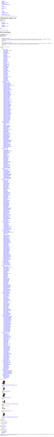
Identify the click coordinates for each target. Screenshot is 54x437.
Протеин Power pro (6, 210)
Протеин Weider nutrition (6, 220)
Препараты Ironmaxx (6, 247)
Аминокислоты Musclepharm (7, 105)
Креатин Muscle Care (6, 279)
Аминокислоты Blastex (6, 92)
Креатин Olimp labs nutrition (7, 285)
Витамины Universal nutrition (7, 146)
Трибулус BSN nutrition (6, 299)
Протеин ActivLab (5, 187)
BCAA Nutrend (5, 70)
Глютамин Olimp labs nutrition (7, 173)
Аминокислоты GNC (6, 100)
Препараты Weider (5, 261)
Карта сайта (3, 424)
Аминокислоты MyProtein (6, 106)
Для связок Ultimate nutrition (7, 228)
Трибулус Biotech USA (6, 298)
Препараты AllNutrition (6, 235)
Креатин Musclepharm (6, 280)
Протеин (3, 179)
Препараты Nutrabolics (6, 252)
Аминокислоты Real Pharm (7, 114)
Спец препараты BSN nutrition (7, 319)
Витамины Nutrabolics (6, 139)
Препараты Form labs (6, 245)
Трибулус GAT (5, 302)
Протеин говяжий (5, 180)
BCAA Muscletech (5, 67)
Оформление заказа (4, 3)
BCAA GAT (5, 61)
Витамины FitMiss (5, 131)
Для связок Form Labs (6, 222)
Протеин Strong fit (5, 215)
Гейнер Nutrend (5, 160)
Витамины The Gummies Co (7, 144)
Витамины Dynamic (6, 130)
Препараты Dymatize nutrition (7, 242)
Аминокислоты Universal (6, 118)
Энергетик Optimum (6, 354)
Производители (4, 427)
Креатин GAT (5, 277)
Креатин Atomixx (5, 270)
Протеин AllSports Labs (6, 188)
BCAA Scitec (5, 75)
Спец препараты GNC (6, 322)
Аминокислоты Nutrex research (7, 109)
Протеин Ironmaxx (5, 201)
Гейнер (3, 148)
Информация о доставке (5, 23)
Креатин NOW (5, 282)
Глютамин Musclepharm (6, 172)
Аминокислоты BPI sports (6, 93)
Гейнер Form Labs (5, 154)
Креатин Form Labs (6, 276)
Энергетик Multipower (6, 348)
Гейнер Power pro (5, 163)
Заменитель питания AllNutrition (7, 370)
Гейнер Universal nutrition (6, 167)
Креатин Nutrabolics (6, 283)
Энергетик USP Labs (6, 359)
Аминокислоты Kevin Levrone (7, 102)
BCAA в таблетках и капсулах (7, 50)
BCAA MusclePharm (6, 66)
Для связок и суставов (5, 221)
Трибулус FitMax (5, 301)
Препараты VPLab (5, 260)
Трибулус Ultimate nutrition (7, 313)
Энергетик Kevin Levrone (6, 347)
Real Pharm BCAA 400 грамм (6, 38)
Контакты (3, 22)
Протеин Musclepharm (6, 204)
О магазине (3, 26)
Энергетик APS (5, 334)
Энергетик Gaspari (5, 342)
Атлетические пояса (6, 377)
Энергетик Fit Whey (6, 340)
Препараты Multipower (6, 248)
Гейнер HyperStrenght (6, 155)
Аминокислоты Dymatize (6, 95)
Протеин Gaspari (5, 198)
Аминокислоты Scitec (6, 115)
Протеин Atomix (5, 191)
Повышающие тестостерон (5, 292)
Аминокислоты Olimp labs (7, 110)
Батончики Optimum (6, 366)
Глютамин (3, 168)
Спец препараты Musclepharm (7, 323)
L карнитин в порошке (6, 231)
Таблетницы (5, 378)
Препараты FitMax (5, 244)
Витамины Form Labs (6, 132)
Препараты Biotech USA (6, 239)
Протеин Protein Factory (6, 211)
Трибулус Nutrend (5, 308)
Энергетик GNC (5, 344)
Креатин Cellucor (5, 272)
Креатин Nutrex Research (6, 284)
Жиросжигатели (5, 233)
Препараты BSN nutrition (6, 240)
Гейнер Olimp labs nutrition (7, 161)
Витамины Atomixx (6, 127)
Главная (3, 11)
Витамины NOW (5, 138)
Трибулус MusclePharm (6, 304)
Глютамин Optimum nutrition (7, 174)
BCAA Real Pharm (5, 74)
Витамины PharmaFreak (6, 142)
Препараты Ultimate (6, 258)
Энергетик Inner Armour (6, 346)
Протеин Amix (5, 189)
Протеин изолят (5, 182)
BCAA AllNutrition (5, 52)
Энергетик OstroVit (6, 355)
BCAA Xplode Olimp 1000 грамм (6, 397)
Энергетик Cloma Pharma (6, 338)
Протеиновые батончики (6, 361)
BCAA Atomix (5, 54)
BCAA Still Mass (5, 77)
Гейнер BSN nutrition (6, 152)
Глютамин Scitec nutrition (6, 175)
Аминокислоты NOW (6, 107)
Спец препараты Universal (7, 330)
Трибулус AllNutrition (6, 295)
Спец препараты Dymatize (7, 321)
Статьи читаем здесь (4, 421)
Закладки (3, 432)
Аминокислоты (4, 81)
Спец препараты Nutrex (6, 325)
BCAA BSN (5, 58)
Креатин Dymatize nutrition (7, 273)
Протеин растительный (6, 185)
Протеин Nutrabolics (6, 206)
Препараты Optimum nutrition (7, 255)
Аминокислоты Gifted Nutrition (7, 99)
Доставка (3, 6)
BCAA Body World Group (6, 56)
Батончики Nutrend (6, 365)
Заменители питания (5, 369)
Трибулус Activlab (5, 294)
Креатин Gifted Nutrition (6, 278)
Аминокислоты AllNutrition (7, 88)
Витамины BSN (5, 128)
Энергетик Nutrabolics (6, 351)
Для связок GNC (5, 223)
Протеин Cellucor (5, 194)
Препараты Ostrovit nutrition (7, 256)
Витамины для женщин (6, 122)
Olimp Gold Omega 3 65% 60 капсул (6, 410)
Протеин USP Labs (6, 219)
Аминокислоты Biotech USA (7, 91)
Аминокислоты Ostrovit (6, 111)
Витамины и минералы (5, 121)
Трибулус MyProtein (6, 306)
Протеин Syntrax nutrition (6, 216)
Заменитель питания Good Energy (8, 372)
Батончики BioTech (6, 363)
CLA (4, 234)
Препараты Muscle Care (6, 249)
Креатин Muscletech (6, 281)
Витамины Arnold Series (6, 126)
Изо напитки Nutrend (6, 263)
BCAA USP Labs (5, 80)
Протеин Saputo (5, 213)
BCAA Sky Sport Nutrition (6, 76)
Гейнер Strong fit (5, 165)
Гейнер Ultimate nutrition (6, 166)
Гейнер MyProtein (5, 159)
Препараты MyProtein (6, 251)
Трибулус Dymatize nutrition (7, 300)
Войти (3, 4)
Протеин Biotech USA (6, 192)
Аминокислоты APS (6, 90)
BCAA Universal (5, 79)
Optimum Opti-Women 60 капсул (6, 391)
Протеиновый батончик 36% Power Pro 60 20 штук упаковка (10, 403)
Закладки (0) (3, 1)
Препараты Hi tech (5, 246)
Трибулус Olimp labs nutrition (7, 309)
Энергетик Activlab (6, 333)
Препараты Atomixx (6, 238)
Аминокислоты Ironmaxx (6, 101)
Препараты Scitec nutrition (6, 257)
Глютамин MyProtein (6, 170)
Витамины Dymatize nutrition (7, 129)
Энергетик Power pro (6, 356)
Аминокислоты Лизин (6, 87)
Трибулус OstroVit (5, 311)
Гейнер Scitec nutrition (6, 164)
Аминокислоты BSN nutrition (7, 94)
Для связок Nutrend (6, 225)
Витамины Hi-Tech (6, 133)
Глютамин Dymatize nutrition (7, 171)
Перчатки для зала (5, 376)
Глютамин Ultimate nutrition (7, 177)
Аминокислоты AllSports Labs (7, 89)
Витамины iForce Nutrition (7, 134)
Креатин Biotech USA (6, 271)
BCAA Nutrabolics (5, 69)
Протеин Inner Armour (6, 200)
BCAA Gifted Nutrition (6, 62)
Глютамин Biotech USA (6, 169)
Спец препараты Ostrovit (6, 327)
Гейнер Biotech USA (6, 151)
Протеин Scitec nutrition (6, 214)
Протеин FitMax (5, 196)
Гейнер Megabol (5, 157)
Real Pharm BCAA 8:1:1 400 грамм (6, 42)
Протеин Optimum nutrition (7, 208)
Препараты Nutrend (6, 253)
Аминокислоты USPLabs (6, 119)
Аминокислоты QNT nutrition (7, 113)
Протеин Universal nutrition (7, 218)
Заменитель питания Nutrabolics (7, 373)
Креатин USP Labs (5, 291)
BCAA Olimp (5, 71)
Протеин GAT (5, 199)
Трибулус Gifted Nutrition (6, 303)
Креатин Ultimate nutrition (6, 289)
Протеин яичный (5, 186)
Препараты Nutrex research (7, 254)
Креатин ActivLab (5, 267)
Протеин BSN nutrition (6, 193)
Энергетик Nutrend (6, 352)
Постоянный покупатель (5, 2)
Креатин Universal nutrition (7, 290)
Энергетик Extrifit (5, 339)
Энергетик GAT (5, 343)
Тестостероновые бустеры (6, 293)
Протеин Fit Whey (5, 195)
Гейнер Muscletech (5, 158)
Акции (3, 8)
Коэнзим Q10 (5, 123)
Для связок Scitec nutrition (6, 227)
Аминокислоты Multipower (7, 103)
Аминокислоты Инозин (6, 86)
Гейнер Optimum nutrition (6, 162)
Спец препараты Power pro (7, 328)
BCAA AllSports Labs (6, 53)
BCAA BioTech (5, 55)
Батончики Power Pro (6, 367)
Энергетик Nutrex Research (7, 353)
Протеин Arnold (5, 190)
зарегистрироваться (7, 4)
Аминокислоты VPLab (6, 120)
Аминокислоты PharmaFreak (7, 112)
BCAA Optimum (5, 72)
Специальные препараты (5, 315)
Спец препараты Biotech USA (7, 318)
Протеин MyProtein (6, 205)
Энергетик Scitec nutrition (6, 357)
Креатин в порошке (6, 266)
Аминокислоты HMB (6, 82)
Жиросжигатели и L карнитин (6, 230)
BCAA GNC (5, 63)
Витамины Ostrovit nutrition (7, 141)
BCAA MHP (5, 65)
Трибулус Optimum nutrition (7, 310)
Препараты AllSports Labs (6, 236)
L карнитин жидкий (6, 232)
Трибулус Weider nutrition (6, 314)
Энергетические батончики (7, 362)
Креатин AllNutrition (6, 268)
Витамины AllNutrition (6, 125)
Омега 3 (4, 124)
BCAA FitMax (5, 59)
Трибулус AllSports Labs (6, 296)
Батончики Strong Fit (6, 368)
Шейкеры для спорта (6, 375)
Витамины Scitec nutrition (6, 143)
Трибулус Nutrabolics (6, 307)
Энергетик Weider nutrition (7, 360)
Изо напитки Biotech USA (7, 262)
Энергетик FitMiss (5, 341)
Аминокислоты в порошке (7, 84)
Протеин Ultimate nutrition (6, 217)
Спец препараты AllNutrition (7, 317)
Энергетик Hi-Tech (6, 345)
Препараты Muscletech (6, 250)
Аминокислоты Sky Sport (6, 116)
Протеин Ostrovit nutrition (6, 209)
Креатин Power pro (6, 288)
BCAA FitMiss (5, 60)
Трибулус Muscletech (6, 305)
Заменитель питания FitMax (7, 371)
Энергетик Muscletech (6, 350)
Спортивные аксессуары (5, 374)
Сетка (5, 36)
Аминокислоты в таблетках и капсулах (8, 85)
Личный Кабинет (4, 431)
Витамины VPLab (5, 147)
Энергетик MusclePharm (6, 349)
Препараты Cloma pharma (6, 241)
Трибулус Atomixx (5, 297)
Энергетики (3, 332)
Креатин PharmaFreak (6, 287)
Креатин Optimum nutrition (7, 286)
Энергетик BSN (5, 337)
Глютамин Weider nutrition (6, 178)
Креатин (3, 265)
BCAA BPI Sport (5, 57)
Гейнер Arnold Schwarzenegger (7, 150)
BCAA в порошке (5, 49)
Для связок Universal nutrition (7, 229)
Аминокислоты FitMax (6, 96)
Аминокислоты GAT (6, 98)
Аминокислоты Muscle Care (7, 104)
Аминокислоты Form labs (6, 97)
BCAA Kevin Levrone (6, 64)
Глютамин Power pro (6, 176)
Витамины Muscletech (6, 137)
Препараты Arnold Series (6, 237)
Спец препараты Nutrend (6, 324)
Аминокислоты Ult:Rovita (6, 117)
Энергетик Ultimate (6, 358)
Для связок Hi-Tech (6, 224)
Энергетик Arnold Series (6, 335)
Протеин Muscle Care (6, 203)
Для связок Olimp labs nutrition (7, 226)
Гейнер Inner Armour (6, 156)
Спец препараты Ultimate (6, 329)
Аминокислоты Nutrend (6, 108)
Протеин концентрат (6, 184)
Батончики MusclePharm (6, 364)
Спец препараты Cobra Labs (7, 320)
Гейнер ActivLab (5, 149)
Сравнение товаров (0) (3, 35)
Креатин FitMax (5, 275)
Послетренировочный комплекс (7, 316)
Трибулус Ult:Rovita (6, 312)
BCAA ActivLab (5, 51)
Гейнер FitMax (5, 153)
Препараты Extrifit (5, 243)
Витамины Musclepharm (6, 136)
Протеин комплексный (6, 183)
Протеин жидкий (5, 181)
